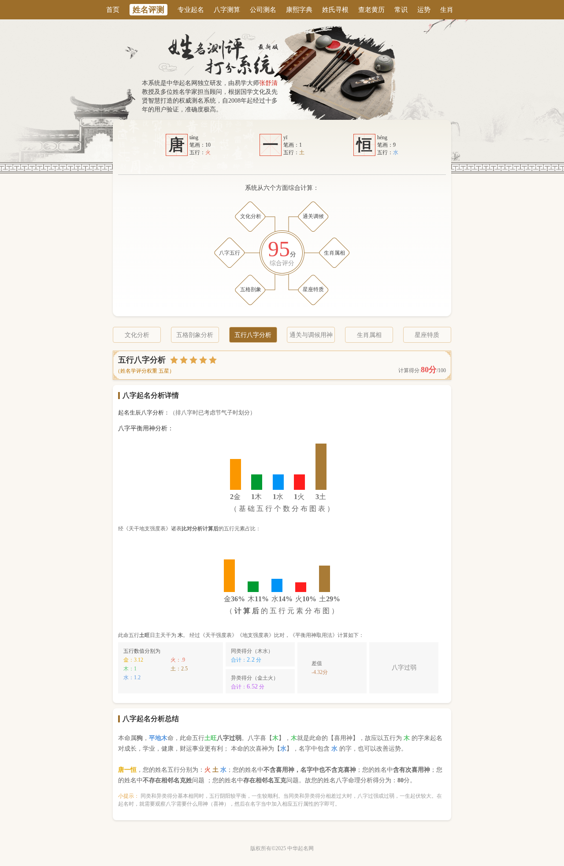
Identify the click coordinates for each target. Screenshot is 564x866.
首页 (112, 9)
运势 (423, 9)
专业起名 (191, 9)
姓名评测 (148, 9)
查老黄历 (371, 9)
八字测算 (227, 9)
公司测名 (263, 9)
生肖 (446, 9)
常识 (401, 9)
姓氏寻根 (335, 9)
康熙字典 (299, 9)
